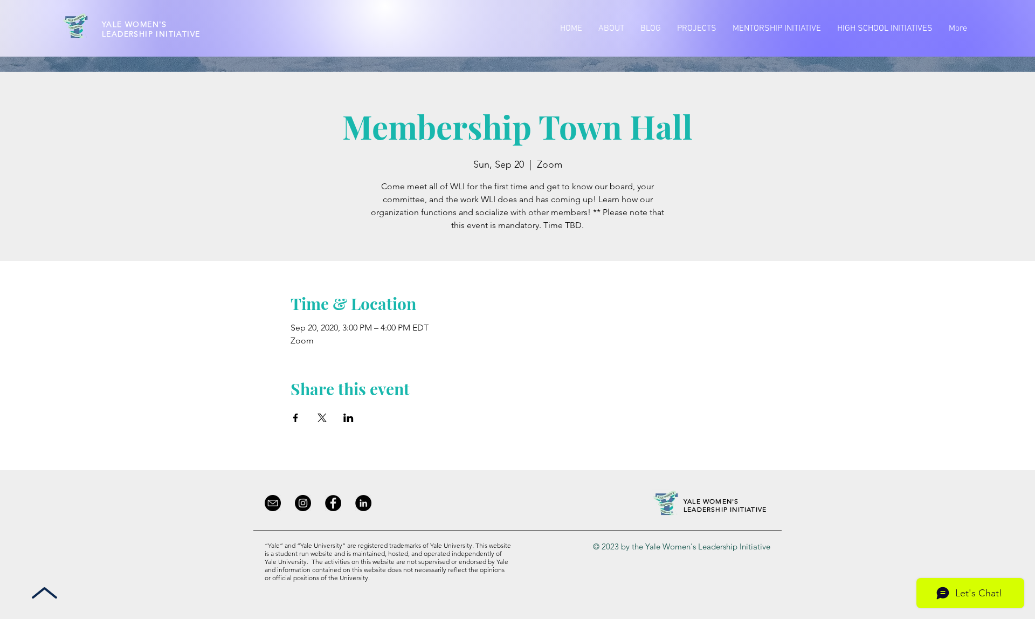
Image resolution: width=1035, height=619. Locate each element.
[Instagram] (303, 503)
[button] (611, 28)
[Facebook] (333, 503)
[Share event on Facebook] (296, 418)
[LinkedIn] (363, 503)
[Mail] (273, 503)
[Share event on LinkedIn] (348, 418)
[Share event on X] (322, 418)
